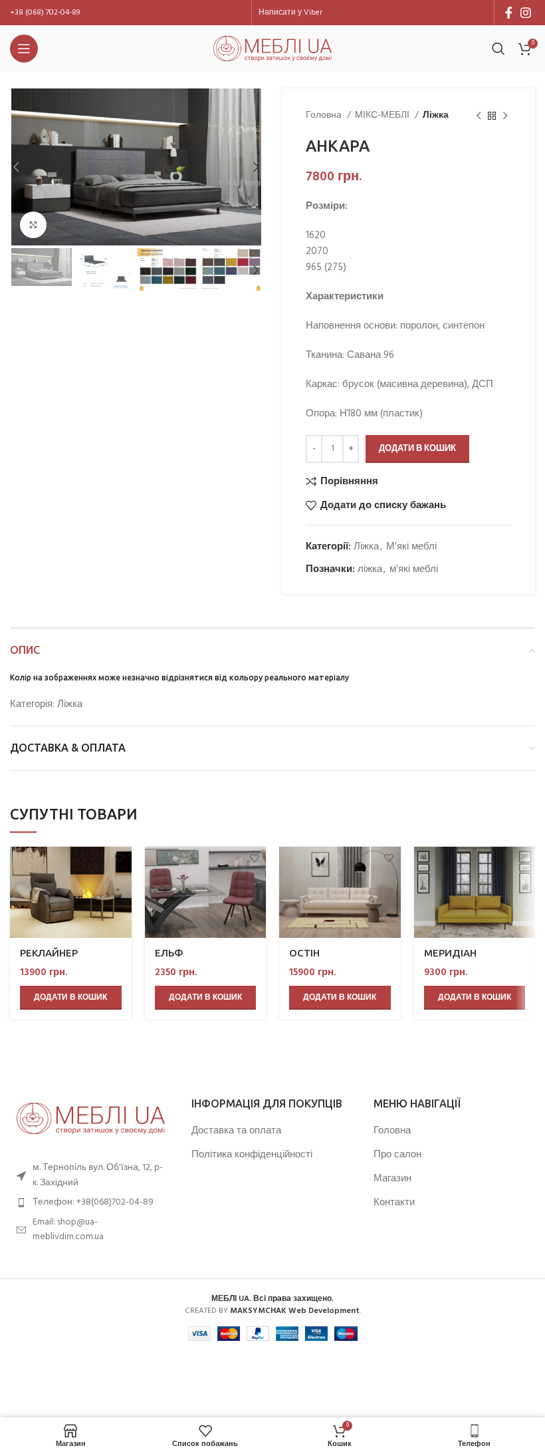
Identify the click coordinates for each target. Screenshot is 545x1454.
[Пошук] (498, 48)
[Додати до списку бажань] (120, 858)
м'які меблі (413, 569)
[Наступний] (505, 115)
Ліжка (436, 115)
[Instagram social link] (525, 13)
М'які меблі (411, 547)
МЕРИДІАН (450, 952)
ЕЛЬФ (169, 952)
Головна (325, 115)
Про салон (397, 1155)
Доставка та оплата (236, 1131)
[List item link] (91, 1202)
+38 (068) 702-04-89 (45, 12)
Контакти (394, 1203)
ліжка (370, 569)
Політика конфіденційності (251, 1155)
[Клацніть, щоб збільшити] (33, 225)
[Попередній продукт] (478, 115)
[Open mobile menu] (24, 48)
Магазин (392, 1179)
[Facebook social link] (508, 13)
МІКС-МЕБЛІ (383, 115)
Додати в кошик (417, 449)
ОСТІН (304, 952)
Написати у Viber (290, 12)
